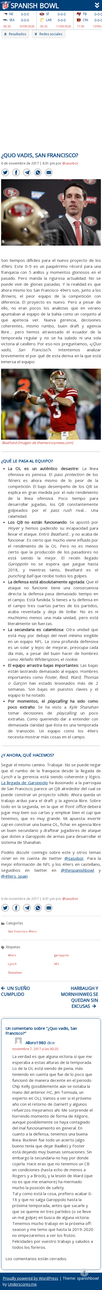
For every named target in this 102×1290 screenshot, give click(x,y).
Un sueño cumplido (15, 991)
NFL (57, 964)
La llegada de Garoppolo (24, 782)
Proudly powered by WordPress (30, 1278)
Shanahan (15, 972)
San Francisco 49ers (22, 931)
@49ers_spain (14, 876)
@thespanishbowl (77, 870)
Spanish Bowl (33, 5)
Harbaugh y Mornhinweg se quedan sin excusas (79, 997)
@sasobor (70, 163)
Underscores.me (22, 1284)
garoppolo (61, 955)
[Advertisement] (51, 91)
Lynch (12, 964)
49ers (12, 955)
